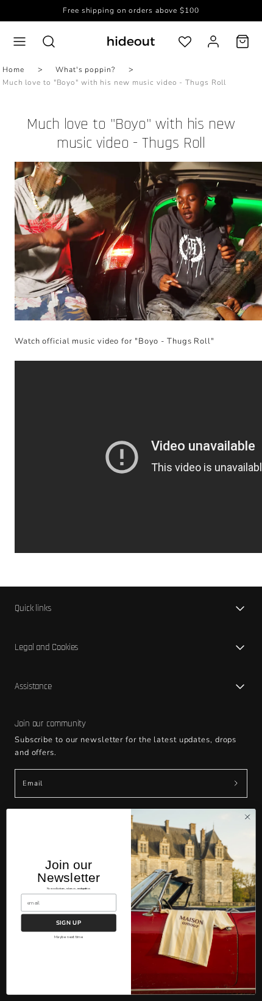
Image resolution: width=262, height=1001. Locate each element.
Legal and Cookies (46, 647)
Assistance (33, 686)
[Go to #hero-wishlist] (185, 41)
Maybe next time (68, 936)
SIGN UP (68, 923)
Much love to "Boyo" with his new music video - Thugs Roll (114, 82)
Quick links (33, 608)
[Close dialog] (247, 816)
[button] (19, 41)
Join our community (50, 723)
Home (13, 69)
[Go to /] (131, 41)
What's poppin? (85, 69)
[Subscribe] (236, 783)
